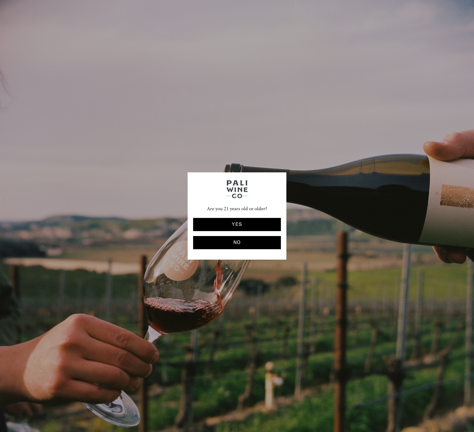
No (237, 242)
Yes (237, 224)
